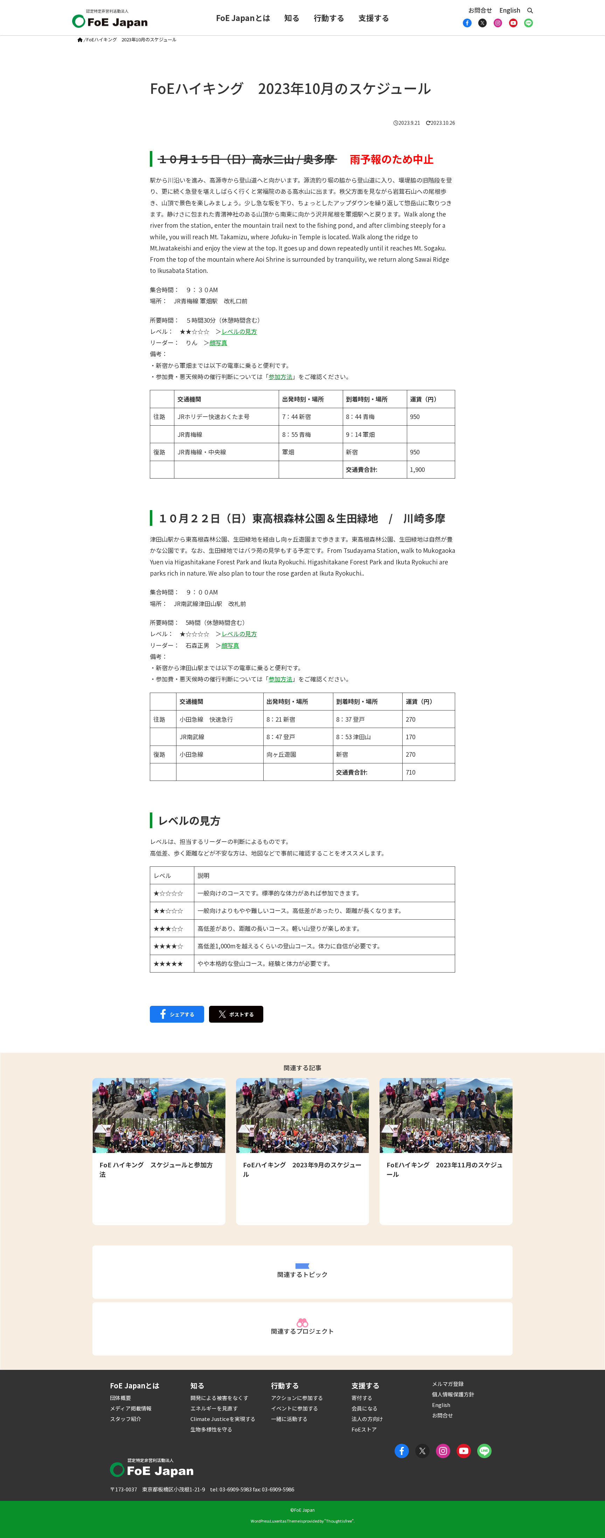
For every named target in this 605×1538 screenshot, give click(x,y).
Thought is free (339, 1521)
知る (292, 17)
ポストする (241, 1014)
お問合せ (480, 10)
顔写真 (218, 342)
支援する (374, 17)
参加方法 (280, 376)
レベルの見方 (239, 331)
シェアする (182, 1014)
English (509, 10)
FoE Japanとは (243, 17)
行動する (329, 17)
